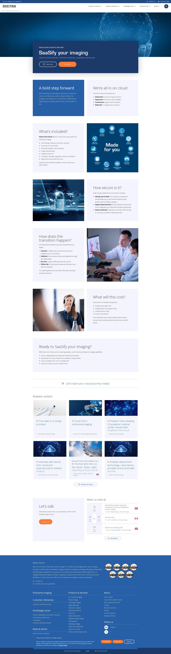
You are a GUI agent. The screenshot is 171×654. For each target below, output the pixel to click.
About (156, 6)
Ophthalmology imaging (76, 618)
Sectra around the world (112, 602)
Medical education (74, 616)
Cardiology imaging (74, 602)
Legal (87, 651)
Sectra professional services (77, 632)
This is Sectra (108, 597)
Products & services (94, 6)
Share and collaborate (75, 626)
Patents (106, 610)
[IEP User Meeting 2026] (112, 529)
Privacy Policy (63, 645)
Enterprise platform (74, 610)
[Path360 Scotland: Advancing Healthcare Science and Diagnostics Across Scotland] (112, 508)
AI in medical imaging (75, 597)
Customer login (164, 1)
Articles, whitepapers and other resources (46, 615)
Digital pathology (73, 605)
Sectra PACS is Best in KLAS (113, 600)
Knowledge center (129, 6)
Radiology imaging (74, 624)
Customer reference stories (42, 604)
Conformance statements (41, 617)
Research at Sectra (110, 608)
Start (3, 11)
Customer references (112, 6)
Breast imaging (73, 600)
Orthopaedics (72, 621)
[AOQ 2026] (112, 519)
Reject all (117, 641)
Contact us (152, 1)
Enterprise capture (74, 608)
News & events (144, 6)
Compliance (37, 620)
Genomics (71, 613)
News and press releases (41, 633)
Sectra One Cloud (74, 629)
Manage (129, 641)
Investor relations (109, 613)
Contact (106, 605)
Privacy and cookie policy (72, 651)
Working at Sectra (109, 616)
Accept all (106, 641)
